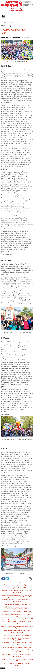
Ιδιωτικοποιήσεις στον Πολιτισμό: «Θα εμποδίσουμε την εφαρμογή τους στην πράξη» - (17, 596)
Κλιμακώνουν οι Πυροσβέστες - (17, 585)
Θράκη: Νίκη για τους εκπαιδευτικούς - (17, 619)
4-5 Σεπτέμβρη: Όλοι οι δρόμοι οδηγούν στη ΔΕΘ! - (17, 600)
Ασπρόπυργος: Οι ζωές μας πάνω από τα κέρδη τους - (17, 651)
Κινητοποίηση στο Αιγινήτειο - (17, 604)
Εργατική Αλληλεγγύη (10, 37)
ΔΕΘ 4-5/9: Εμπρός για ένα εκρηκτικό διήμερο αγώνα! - (17, 627)
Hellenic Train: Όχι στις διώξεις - (17, 611)
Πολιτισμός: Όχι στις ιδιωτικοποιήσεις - (17, 622)
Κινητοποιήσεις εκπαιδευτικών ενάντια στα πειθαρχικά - (17, 631)
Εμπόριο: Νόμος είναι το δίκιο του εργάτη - (17, 643)
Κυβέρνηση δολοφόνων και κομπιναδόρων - (17, 660)
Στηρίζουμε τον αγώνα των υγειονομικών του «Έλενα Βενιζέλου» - (17, 608)
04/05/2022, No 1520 (25, 37)
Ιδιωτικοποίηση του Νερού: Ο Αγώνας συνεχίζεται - (17, 591)
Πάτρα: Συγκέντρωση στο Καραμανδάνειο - (17, 615)
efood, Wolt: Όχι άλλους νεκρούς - (17, 647)
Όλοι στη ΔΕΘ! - (17, 588)
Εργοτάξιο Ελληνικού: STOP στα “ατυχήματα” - (17, 639)
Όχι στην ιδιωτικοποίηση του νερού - (17, 635)
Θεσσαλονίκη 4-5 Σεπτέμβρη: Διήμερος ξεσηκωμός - (17, 655)
